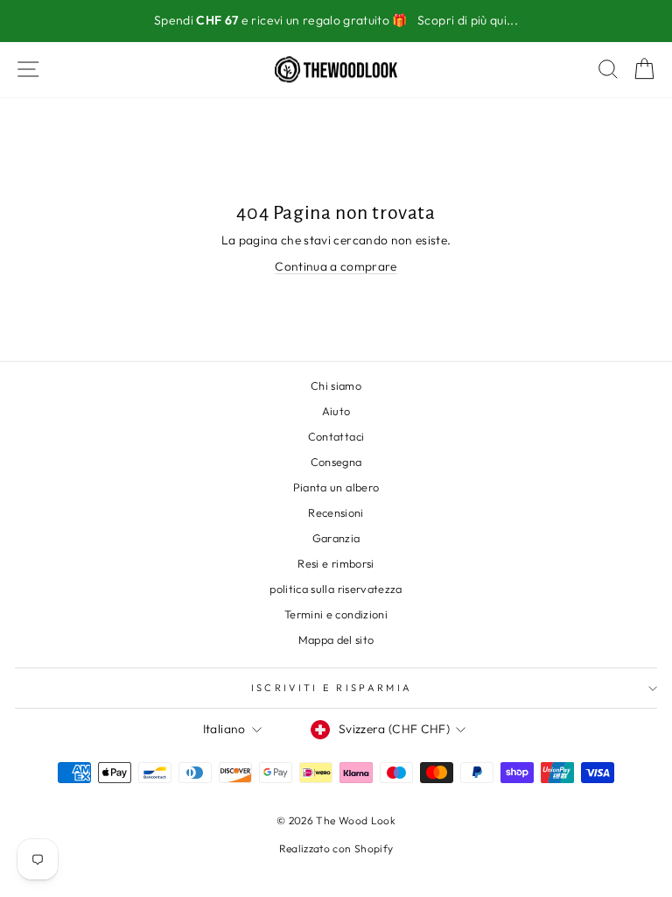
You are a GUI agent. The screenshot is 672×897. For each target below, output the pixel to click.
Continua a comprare (336, 266)
